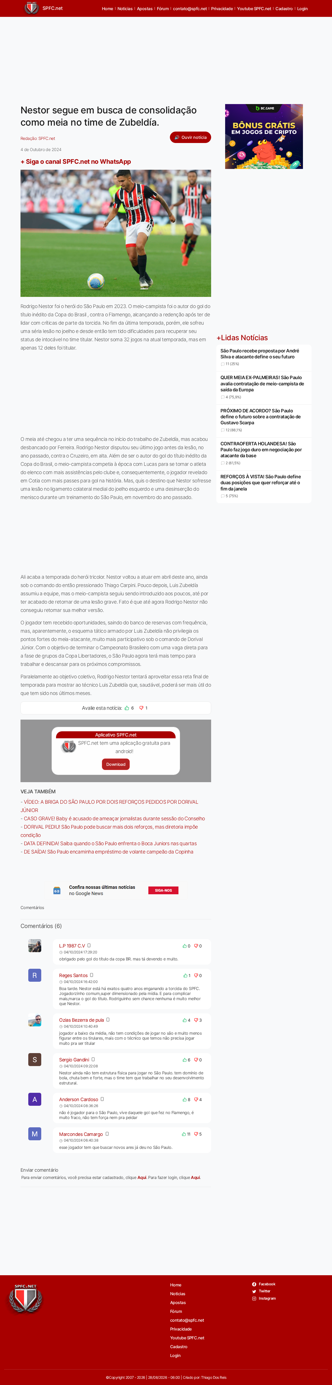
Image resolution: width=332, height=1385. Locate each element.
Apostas (145, 8)
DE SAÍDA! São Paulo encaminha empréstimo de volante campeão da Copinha (108, 852)
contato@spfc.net (190, 8)
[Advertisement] (166, 57)
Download (115, 764)
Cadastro (284, 8)
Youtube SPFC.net (254, 8)
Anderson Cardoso (78, 1099)
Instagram (267, 1298)
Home (107, 8)
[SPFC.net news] (116, 890)
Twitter (264, 1291)
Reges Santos (73, 975)
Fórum (163, 8)
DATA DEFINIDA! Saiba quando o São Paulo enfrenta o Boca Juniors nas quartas (110, 843)
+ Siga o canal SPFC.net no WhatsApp (75, 161)
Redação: (37, 138)
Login (302, 8)
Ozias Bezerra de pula (81, 1020)
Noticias (125, 8)
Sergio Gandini (74, 1059)
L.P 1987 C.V (72, 946)
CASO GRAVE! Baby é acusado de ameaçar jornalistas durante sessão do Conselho (114, 818)
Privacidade (222, 8)
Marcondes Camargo (81, 1134)
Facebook (266, 1284)
